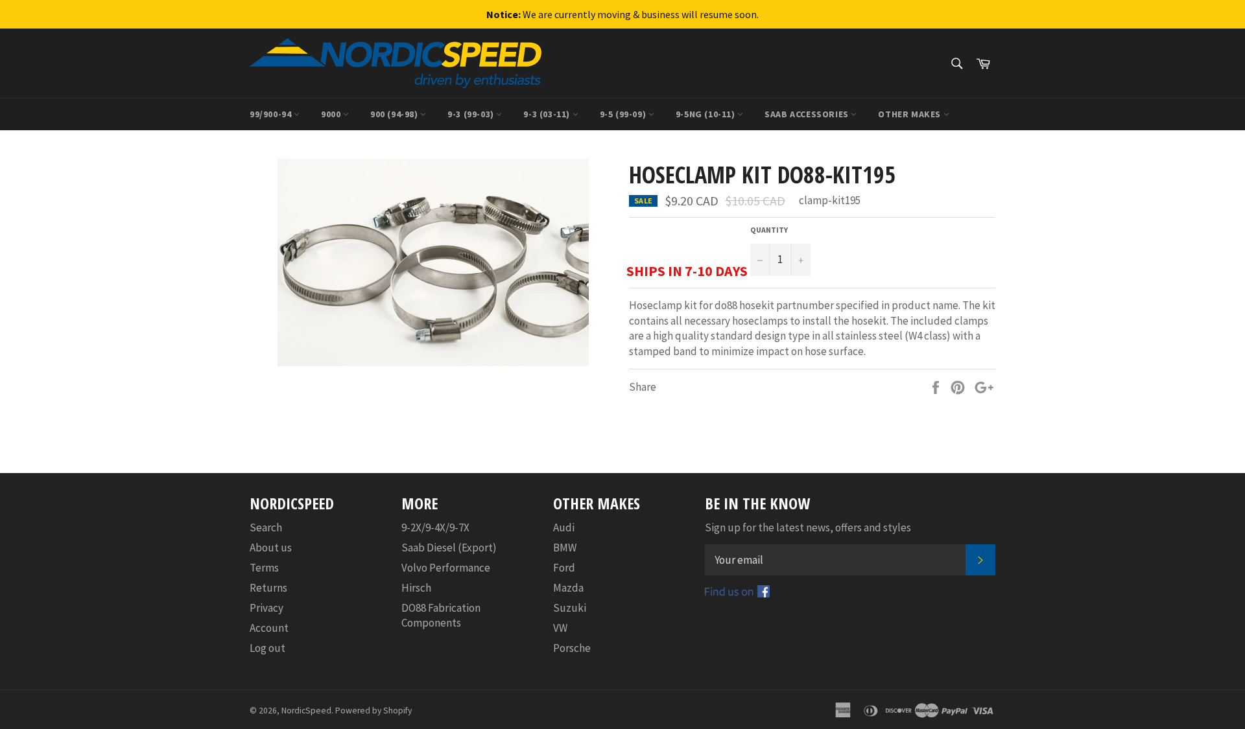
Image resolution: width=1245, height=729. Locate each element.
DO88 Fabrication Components (440, 615)
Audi (564, 527)
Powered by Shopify (373, 710)
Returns (268, 588)
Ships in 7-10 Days (687, 271)
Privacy (266, 608)
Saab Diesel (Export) (449, 547)
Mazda (568, 588)
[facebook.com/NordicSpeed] (737, 593)
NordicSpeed (306, 710)
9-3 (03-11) (547, 114)
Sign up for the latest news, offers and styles (808, 527)
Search (266, 527)
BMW (564, 547)
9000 (332, 114)
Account (269, 628)
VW (560, 628)
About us (271, 547)
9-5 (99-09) (624, 114)
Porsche (572, 648)
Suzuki (569, 608)
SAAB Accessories (808, 114)
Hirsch (416, 588)
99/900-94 (272, 114)
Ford (564, 568)
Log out (267, 648)
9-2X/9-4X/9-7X (435, 527)
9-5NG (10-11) (706, 114)
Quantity (769, 230)
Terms (264, 568)
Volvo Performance (445, 568)
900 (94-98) (395, 114)
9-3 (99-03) (471, 114)
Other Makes (910, 114)
